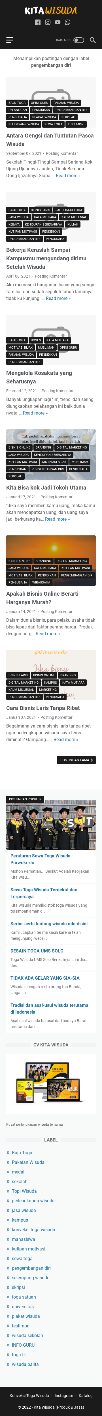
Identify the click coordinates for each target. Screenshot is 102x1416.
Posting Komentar (62, 153)
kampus (50, 683)
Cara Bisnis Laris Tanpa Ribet (43, 708)
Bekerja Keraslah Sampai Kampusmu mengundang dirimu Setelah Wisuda (46, 258)
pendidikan (41, 110)
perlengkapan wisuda (33, 1200)
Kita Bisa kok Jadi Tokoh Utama (46, 487)
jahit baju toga (69, 210)
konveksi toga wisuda (33, 1229)
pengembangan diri (72, 110)
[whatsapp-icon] (67, 22)
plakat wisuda (44, 117)
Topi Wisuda (24, 1191)
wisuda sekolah (27, 1335)
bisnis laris (40, 210)
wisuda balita (25, 1364)
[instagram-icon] (47, 22)
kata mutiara (45, 217)
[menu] (13, 40)
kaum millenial (74, 217)
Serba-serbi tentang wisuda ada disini (49, 923)
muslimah (46, 347)
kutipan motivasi (22, 231)
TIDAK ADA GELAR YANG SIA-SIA (45, 978)
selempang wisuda (23, 124)
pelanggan (17, 110)
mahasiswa (23, 1239)
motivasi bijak (20, 347)
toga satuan (24, 1297)
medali (19, 1172)
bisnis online (19, 447)
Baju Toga (17, 103)
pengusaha (17, 117)
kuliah (72, 224)
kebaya (14, 224)
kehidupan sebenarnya (43, 224)
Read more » (68, 175)
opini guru (39, 103)
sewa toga (53, 124)
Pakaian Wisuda (66, 103)
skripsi (18, 1287)
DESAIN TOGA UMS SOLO (36, 951)
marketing (48, 690)
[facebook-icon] (38, 22)
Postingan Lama (75, 760)
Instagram (64, 1395)
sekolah (68, 117)
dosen (36, 340)
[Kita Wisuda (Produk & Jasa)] (51, 10)
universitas (23, 1306)
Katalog (86, 1395)
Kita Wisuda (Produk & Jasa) (59, 1407)
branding (43, 447)
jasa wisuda (18, 217)
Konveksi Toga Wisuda (29, 1395)
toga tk (19, 1354)
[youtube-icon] (57, 22)
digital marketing (72, 447)
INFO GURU (23, 1345)
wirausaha (41, 582)
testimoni (76, 124)
